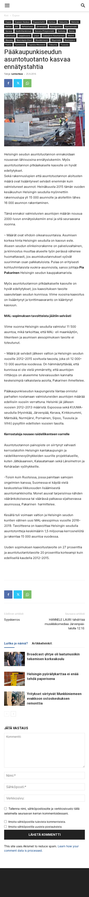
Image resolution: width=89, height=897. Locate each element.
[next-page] (13, 713)
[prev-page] (6, 713)
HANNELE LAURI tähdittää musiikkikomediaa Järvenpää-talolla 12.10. (65, 624)
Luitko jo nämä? (16, 643)
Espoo (15, 15)
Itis (16, 26)
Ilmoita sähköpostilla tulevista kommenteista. (37, 821)
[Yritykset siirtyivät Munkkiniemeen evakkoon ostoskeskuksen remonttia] (14, 698)
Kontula (61, 31)
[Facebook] (8, 83)
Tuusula (65, 44)
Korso (72, 31)
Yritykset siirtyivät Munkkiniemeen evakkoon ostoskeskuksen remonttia (54, 698)
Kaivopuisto (56, 26)
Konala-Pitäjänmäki (44, 31)
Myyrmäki (56, 40)
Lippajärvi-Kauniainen (53, 35)
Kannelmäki (71, 26)
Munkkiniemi (41, 40)
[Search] (83, 5)
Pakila (8, 44)
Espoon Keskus (22, 21)
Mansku (9, 40)
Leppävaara (24, 35)
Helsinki (75, 21)
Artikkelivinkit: (42, 643)
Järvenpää (42, 26)
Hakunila (63, 21)
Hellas (8, 26)
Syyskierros (12, 620)
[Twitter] (18, 83)
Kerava (8, 31)
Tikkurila (53, 44)
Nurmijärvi (70, 40)
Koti (6, 15)
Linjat (36, 35)
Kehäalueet (27, 26)
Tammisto (20, 44)
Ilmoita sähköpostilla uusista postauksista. (35, 826)
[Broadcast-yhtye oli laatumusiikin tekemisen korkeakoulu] (14, 659)
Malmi (71, 35)
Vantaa (51, 21)
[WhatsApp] (27, 83)
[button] (7, 5)
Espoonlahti (39, 21)
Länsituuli (10, 35)
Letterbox (17, 73)
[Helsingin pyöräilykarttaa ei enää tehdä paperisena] (14, 679)
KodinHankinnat (23, 31)
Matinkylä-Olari (24, 40)
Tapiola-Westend (36, 44)
